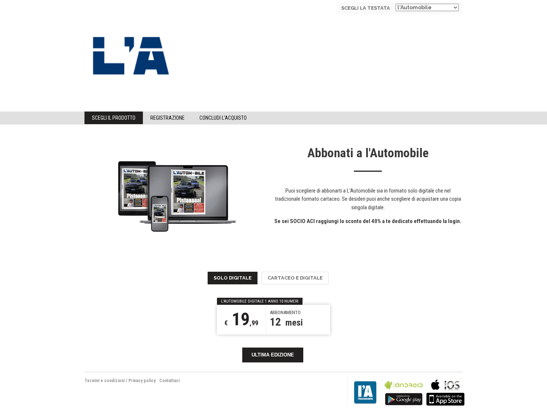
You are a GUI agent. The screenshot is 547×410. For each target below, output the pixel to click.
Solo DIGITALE (233, 278)
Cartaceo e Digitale (295, 278)
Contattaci (169, 380)
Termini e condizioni (104, 380)
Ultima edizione (273, 355)
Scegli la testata (365, 8)
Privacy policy (142, 380)
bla (404, 392)
